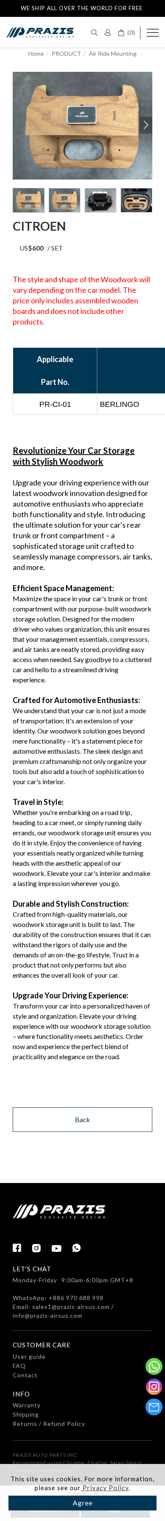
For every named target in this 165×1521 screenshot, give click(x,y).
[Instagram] (42, 1248)
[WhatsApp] (76, 1248)
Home (36, 53)
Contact (25, 1375)
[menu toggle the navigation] (153, 33)
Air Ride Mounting (113, 53)
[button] (94, 31)
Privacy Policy (105, 1487)
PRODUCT (66, 53)
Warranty (27, 1405)
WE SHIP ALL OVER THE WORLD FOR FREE (82, 8)
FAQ (19, 1365)
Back (82, 1119)
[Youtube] (62, 1249)
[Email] (154, 1406)
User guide (29, 1356)
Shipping (26, 1414)
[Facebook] (22, 1248)
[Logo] (40, 31)
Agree (83, 1503)
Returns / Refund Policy (49, 1423)
